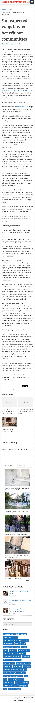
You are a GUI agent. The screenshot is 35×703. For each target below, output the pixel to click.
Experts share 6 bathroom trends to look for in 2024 (8, 411)
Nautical (6, 682)
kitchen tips (12, 679)
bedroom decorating (10, 640)
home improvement (16, 676)
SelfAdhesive (8, 686)
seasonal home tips (22, 682)
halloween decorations (11, 669)
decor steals (17, 660)
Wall (5, 689)
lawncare (21, 679)
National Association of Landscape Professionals (17, 90)
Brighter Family (23, 640)
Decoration (26, 657)
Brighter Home (8, 644)
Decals (23, 647)
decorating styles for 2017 (12, 657)
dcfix (17, 647)
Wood (18, 689)
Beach (15, 637)
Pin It (12, 389)
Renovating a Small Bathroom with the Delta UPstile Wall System (17, 489)
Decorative (7, 660)
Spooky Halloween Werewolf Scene (16, 534)
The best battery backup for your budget (19, 592)
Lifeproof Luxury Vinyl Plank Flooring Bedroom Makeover (16, 556)
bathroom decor (9, 634)
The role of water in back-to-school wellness (20, 601)
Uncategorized (22, 686)
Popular (9, 466)
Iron (5, 679)
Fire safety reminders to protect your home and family (25, 411)
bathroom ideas (21, 634)
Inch (26, 676)
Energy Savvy (21, 663)
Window (11, 689)
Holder (6, 673)
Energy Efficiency (9, 663)
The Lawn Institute (20, 107)
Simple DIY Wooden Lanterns (14, 578)
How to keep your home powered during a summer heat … (19, 610)
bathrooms (7, 637)
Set (15, 686)
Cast (23, 644)
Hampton (23, 669)
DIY (9, 10)
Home (5, 10)
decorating (13, 650)
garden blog (7, 666)
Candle (17, 644)
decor (5, 650)
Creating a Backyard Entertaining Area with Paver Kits (16, 512)
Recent (23, 466)
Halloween (27, 666)
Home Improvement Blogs (14, 44)
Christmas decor (9, 647)
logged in (13, 449)
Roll (12, 682)
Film (28, 663)
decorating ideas (24, 650)
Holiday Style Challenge (17, 673)
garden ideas (18, 666)
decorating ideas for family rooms (14, 653)
